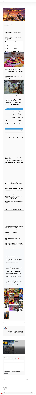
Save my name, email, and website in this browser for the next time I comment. (12, 371)
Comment (5, 362)
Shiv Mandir (15, 37)
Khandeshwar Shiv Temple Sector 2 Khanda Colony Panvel (9, 323)
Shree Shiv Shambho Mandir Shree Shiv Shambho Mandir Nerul (18, 323)
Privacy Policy (4, 386)
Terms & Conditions (5, 387)
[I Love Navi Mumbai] (3, 1)
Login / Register (5, 388)
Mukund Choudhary (7, 25)
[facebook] (30, 392)
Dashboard (4, 389)
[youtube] (31, 392)
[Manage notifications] (34, 393)
